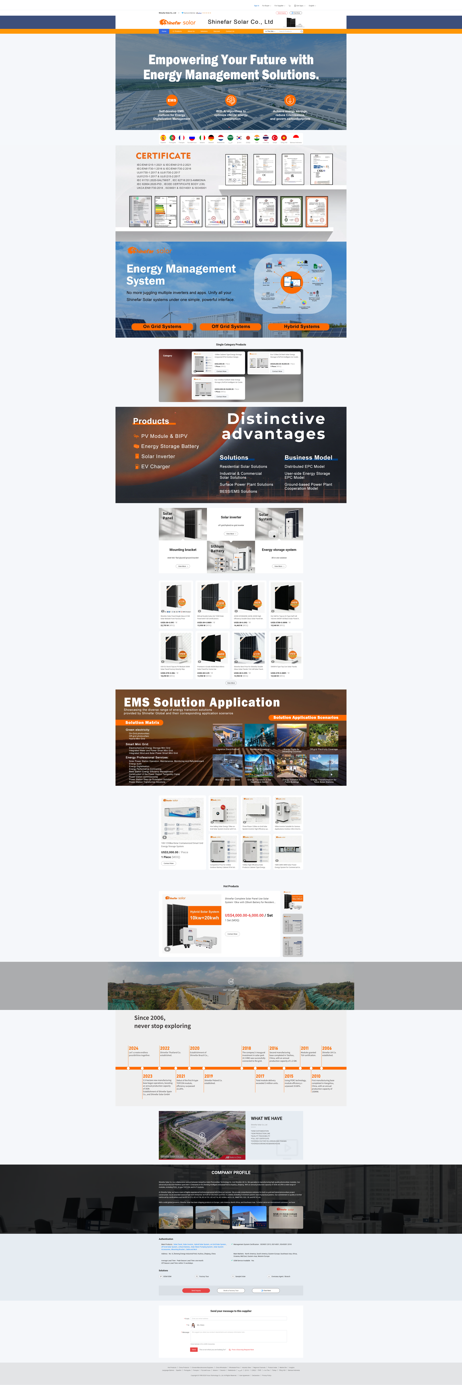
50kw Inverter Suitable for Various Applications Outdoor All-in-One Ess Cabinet (288, 827)
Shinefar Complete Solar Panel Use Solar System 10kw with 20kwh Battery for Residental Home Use (250, 900)
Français (196, 1370)
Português (187, 1370)
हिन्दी (259, 1370)
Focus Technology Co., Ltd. (215, 1375)
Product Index (272, 1367)
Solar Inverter (188, 1244)
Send (194, 1349)
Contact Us (230, 31)
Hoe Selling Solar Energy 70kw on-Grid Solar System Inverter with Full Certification (223, 827)
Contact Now (221, 371)
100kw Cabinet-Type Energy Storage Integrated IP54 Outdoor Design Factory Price (228, 355)
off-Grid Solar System (169, 1247)
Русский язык (205, 1370)
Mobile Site (283, 1367)
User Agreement (244, 1375)
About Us (191, 31)
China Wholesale (221, 1367)
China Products (184, 1367)
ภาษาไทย (266, 1370)
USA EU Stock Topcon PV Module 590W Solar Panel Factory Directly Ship (175, 667)
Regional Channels (259, 1367)
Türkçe (274, 1370)
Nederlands (232, 1370)
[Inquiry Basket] (290, 5)
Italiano (215, 1370)
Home (164, 31)
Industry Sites (246, 1367)
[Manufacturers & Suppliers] (159, 5)
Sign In (256, 5)
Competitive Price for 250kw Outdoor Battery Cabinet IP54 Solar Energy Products (223, 866)
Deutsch (223, 1370)
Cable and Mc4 (191, 1249)
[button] (229, 79)
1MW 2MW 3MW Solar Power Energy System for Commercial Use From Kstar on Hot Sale (288, 866)
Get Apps (300, 5)
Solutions (204, 31)
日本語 (253, 1370)
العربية (240, 1370)
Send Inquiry (282, 13)
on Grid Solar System (218, 1244)
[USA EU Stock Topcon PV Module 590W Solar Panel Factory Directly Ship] (176, 648)
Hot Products (172, 1367)
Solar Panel (178, 1244)
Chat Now (297, 13)
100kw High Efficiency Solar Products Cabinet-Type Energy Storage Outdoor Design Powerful (254, 866)
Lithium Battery (184, 1247)
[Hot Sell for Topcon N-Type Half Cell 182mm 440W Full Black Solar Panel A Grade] (286, 597)
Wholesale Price (234, 1367)
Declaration (256, 1375)
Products (178, 31)
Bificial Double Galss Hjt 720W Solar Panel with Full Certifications (210, 617)
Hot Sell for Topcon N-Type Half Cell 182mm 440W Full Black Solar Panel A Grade (285, 617)
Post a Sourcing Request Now (241, 1349)
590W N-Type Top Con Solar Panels (284, 666)
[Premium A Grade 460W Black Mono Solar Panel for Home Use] (212, 648)
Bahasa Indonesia (294, 1370)
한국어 (247, 1370)
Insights (291, 1367)
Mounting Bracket (178, 1249)
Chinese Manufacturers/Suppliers (202, 1367)
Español (178, 1370)
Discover (217, 31)
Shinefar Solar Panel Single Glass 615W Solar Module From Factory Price (175, 617)
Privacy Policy (266, 1375)
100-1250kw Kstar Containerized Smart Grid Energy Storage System (182, 845)
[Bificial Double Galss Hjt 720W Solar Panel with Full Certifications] (212, 597)
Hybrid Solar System (201, 1244)
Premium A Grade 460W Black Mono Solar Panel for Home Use (210, 667)
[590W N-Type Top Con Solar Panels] (286, 648)
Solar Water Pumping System (202, 1247)
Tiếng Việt (282, 1370)
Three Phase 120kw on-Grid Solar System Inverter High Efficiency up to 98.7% (255, 827)
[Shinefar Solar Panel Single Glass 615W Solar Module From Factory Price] (176, 597)
